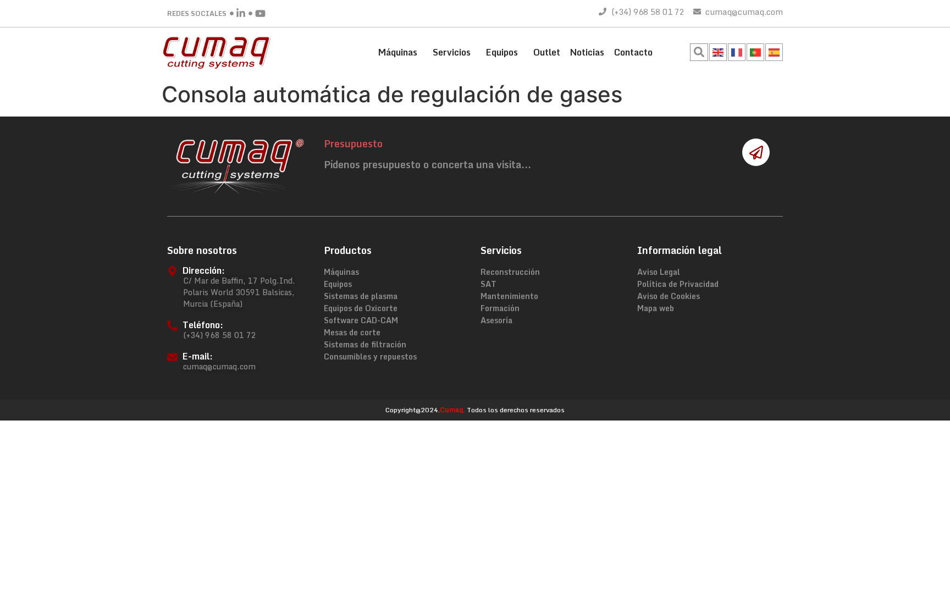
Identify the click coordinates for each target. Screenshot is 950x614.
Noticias (587, 52)
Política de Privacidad (678, 284)
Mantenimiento (509, 296)
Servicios (452, 52)
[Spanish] (774, 51)
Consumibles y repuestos (370, 357)
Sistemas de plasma (360, 296)
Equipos (502, 52)
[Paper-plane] (756, 152)
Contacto (633, 52)
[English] (718, 51)
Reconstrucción (510, 272)
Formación (500, 308)
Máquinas (397, 52)
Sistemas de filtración (365, 345)
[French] (737, 51)
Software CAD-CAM (361, 320)
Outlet (546, 52)
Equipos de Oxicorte (360, 308)
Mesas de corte (352, 333)
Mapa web (655, 308)
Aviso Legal (658, 272)
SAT (488, 284)
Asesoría (496, 320)
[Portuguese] (756, 51)
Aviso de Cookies (668, 296)
